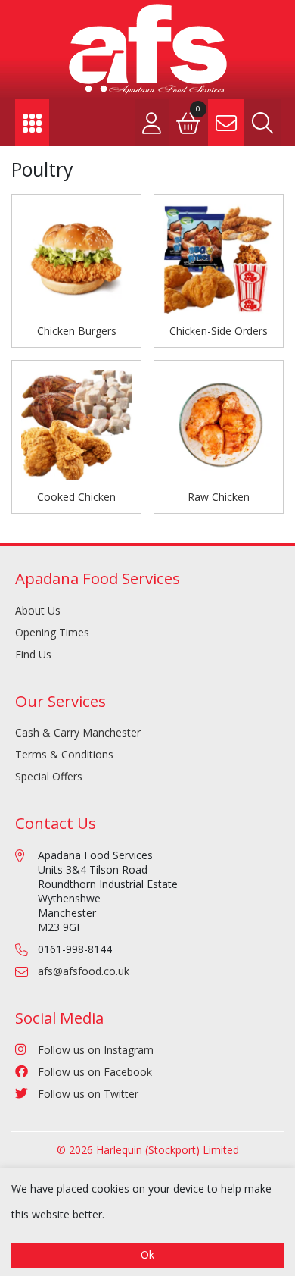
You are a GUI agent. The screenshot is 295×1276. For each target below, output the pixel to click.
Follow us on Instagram (96, 1050)
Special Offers (48, 776)
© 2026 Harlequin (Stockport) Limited (148, 1150)
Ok (147, 1254)
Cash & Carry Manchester (78, 732)
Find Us (33, 654)
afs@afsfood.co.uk (83, 971)
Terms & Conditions (64, 754)
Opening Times (52, 632)
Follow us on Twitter (88, 1094)
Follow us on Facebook (95, 1072)
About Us (38, 610)
